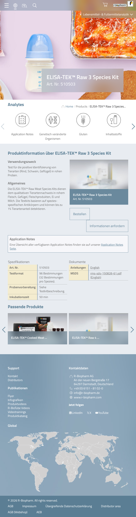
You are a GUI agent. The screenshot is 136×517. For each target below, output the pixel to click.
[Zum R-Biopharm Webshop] (105, 4)
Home (69, 106)
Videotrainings (17, 412)
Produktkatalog (17, 416)
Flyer (11, 396)
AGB (10, 506)
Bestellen (79, 213)
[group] (37, 328)
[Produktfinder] (24, 5)
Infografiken (15, 400)
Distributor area (111, 506)
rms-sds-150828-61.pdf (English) (106, 275)
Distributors (15, 380)
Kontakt (13, 376)
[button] (132, 126)
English (95, 267)
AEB (39, 512)
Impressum (29, 506)
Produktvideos (17, 404)
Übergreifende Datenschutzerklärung (68, 506)
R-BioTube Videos (19, 408)
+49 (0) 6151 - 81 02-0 (88, 388)
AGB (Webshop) (17, 512)
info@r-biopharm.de (87, 393)
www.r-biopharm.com (88, 397)
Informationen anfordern (107, 225)
